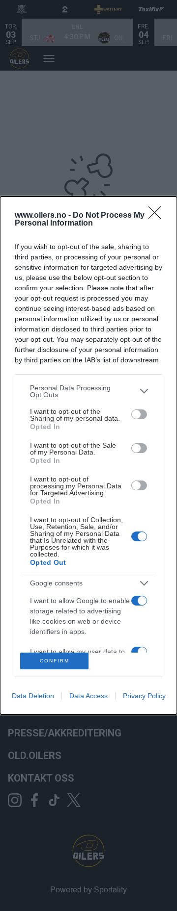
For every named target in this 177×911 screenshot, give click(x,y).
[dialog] (88, 455)
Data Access (88, 696)
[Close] (157, 215)
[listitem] (88, 391)
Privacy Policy (144, 696)
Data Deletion (33, 696)
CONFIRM (54, 660)
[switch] (139, 414)
